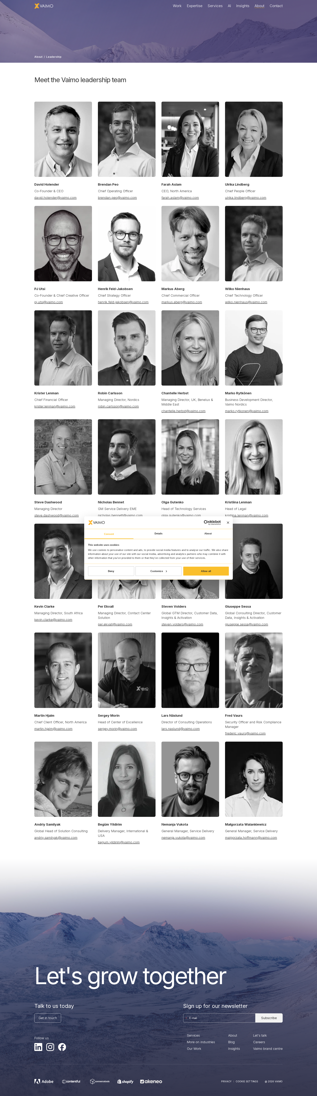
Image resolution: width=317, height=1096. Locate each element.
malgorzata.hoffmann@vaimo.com (251, 838)
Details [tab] (159, 533)
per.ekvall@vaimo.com (115, 624)
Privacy (226, 1081)
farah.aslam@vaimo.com (180, 198)
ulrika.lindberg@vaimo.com (245, 198)
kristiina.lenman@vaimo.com (246, 515)
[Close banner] (228, 522)
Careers (259, 1042)
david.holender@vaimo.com (55, 198)
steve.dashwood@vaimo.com (56, 515)
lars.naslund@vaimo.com (180, 729)
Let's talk (260, 1035)
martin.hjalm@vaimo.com (53, 729)
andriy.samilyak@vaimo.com (55, 838)
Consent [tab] (109, 534)
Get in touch (47, 1018)
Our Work (194, 1049)
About (259, 6)
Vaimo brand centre (268, 1049)
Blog (231, 1042)
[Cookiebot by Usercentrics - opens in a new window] (206, 522)
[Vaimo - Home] (43, 6)
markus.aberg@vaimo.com (181, 302)
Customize (156, 571)
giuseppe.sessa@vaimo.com (246, 624)
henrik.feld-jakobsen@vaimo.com (123, 302)
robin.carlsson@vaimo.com (118, 406)
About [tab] (208, 533)
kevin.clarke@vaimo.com (53, 620)
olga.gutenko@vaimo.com (181, 515)
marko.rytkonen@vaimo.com (246, 411)
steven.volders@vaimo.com (182, 624)
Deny (111, 571)
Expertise (194, 6)
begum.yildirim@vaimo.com (119, 842)
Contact (276, 6)
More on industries (201, 1042)
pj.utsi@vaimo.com (48, 302)
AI (229, 6)
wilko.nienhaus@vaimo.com (246, 302)
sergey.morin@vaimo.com (117, 729)
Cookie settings (247, 1081)
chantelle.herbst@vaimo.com (183, 411)
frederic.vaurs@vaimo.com (245, 733)
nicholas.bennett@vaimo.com (120, 515)
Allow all (206, 571)
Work (177, 6)
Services (215, 6)
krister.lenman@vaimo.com (54, 406)
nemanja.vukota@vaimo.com (183, 838)
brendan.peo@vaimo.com (117, 198)
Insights (242, 6)
